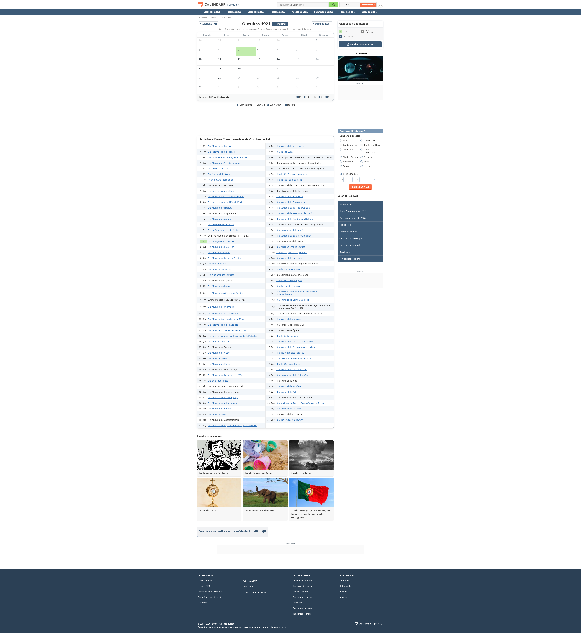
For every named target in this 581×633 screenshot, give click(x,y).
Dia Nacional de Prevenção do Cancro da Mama (300, 403)
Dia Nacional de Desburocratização (294, 358)
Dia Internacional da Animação (292, 375)
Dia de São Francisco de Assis (223, 230)
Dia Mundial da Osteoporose (290, 202)
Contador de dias (348, 231)
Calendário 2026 (212, 11)
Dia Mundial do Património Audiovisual (296, 347)
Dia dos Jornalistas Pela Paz (290, 352)
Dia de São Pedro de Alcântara (291, 174)
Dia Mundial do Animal (219, 218)
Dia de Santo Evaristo (287, 335)
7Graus (214, 624)
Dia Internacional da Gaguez (290, 246)
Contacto (344, 591)
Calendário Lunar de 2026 (352, 218)
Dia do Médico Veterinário (221, 224)
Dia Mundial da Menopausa (290, 146)
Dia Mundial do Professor (221, 246)
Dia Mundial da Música (219, 146)
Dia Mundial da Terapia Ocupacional (294, 341)
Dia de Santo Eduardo (219, 341)
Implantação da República (221, 241)
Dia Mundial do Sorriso (219, 269)
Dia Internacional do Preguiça (223, 397)
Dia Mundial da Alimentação (222, 403)
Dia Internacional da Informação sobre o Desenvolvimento (296, 293)
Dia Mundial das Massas (288, 319)
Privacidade (345, 586)
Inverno (367, 166)
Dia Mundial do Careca (219, 363)
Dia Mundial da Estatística (289, 196)
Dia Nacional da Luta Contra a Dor (293, 235)
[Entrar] (380, 4)
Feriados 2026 (234, 11)
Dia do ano (344, 252)
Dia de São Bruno (217, 263)
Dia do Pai (348, 149)
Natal (345, 140)
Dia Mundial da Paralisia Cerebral (225, 258)
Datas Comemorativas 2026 (210, 591)
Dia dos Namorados (369, 151)
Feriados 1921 (346, 204)
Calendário (202, 17)
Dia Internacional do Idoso (221, 151)
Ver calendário (368, 4)
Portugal (232, 4)
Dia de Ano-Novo (371, 145)
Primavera (348, 161)
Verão (366, 161)
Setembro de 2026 (323, 11)
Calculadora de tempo (350, 238)
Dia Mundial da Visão (219, 352)
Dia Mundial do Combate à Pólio (292, 299)
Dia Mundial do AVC (286, 391)
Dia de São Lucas (285, 151)
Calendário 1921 (216, 17)
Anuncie (344, 597)
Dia (341, 179)
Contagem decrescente (303, 586)
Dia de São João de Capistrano (291, 252)
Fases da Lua (348, 36)
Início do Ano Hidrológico (220, 179)
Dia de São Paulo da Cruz (289, 179)
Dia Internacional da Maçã (289, 230)
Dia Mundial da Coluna (219, 408)
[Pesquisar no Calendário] (333, 4)
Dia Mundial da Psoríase (288, 386)
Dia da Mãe (369, 140)
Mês (357, 179)
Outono (346, 166)
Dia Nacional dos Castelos (221, 274)
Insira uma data (351, 173)
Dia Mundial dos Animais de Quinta (226, 196)
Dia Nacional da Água (219, 174)
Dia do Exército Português (289, 280)
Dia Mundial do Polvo (219, 286)
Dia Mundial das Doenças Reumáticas (227, 330)
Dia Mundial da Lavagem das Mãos (225, 375)
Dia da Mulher (350, 145)
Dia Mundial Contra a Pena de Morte (226, 319)
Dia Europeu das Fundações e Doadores (228, 157)
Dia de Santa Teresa (218, 380)
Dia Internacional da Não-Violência (225, 202)
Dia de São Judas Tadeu (288, 363)
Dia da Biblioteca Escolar (288, 269)
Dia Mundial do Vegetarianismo (224, 163)
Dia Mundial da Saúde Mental (223, 313)
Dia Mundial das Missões (289, 258)
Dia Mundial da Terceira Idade (291, 369)
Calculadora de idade (350, 245)
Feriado (346, 31)
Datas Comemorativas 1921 (353, 211)
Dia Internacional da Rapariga (223, 324)
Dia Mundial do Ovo (218, 358)
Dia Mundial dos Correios (221, 306)
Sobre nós (344, 580)
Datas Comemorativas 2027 (255, 592)
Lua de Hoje (345, 224)
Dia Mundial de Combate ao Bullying (294, 218)
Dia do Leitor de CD (218, 168)
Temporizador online (349, 258)
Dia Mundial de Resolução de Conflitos (295, 213)
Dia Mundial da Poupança (289, 408)
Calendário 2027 (256, 11)
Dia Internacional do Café (221, 190)
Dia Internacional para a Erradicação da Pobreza (232, 425)
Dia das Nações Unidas (288, 286)
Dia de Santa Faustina (219, 252)
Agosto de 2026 (300, 11)
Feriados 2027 (278, 11)
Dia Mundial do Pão (218, 414)
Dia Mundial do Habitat (220, 207)
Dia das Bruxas (350, 157)
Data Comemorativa (371, 31)
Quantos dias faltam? (352, 131)
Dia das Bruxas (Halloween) (290, 419)
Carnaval (367, 157)
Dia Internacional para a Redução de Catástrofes (232, 335)
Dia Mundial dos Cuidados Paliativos (226, 293)
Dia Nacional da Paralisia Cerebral (293, 207)
